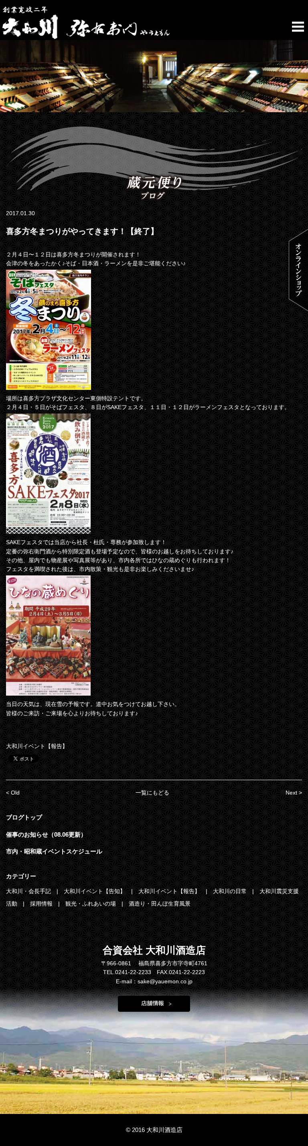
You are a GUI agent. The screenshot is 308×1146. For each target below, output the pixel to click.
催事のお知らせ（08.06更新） (46, 834)
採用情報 (42, 903)
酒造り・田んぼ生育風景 (159, 903)
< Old (13, 792)
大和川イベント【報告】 (37, 746)
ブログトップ (24, 817)
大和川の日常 (230, 891)
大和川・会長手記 (29, 891)
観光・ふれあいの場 (91, 903)
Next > (294, 792)
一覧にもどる (152, 792)
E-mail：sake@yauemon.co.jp (154, 981)
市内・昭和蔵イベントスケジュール (54, 851)
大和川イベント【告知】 (95, 891)
